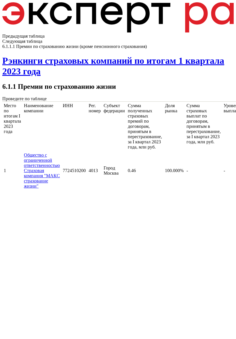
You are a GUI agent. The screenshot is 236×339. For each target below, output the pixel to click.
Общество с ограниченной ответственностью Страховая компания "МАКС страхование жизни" (42, 170)
